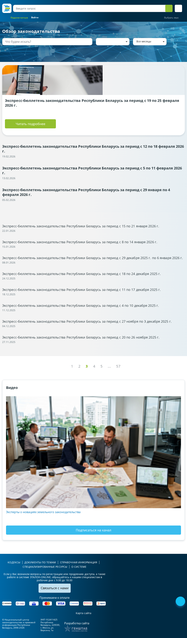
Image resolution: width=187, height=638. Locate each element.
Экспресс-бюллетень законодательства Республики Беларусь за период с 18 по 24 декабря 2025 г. (81, 274)
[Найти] (89, 41)
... (109, 366)
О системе (78, 566)
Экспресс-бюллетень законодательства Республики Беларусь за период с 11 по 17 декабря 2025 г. (81, 289)
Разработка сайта (76, 623)
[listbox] (112, 41)
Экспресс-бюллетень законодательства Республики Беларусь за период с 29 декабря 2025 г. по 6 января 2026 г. (92, 258)
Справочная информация (78, 562)
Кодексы (14, 562)
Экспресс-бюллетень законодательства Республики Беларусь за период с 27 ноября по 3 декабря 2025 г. (87, 321)
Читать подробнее (30, 124)
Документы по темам (40, 562)
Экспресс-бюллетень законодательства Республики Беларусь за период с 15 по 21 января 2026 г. (80, 226)
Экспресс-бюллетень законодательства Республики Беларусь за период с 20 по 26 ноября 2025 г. (80, 337)
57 (118, 366)
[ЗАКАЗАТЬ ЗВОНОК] (181, 601)
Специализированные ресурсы (45, 566)
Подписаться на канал (93, 530)
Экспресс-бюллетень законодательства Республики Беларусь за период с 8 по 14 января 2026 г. (79, 242)
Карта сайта (83, 613)
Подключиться (19, 17)
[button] (178, 8)
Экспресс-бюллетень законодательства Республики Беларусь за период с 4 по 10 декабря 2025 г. (80, 305)
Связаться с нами (54, 588)
